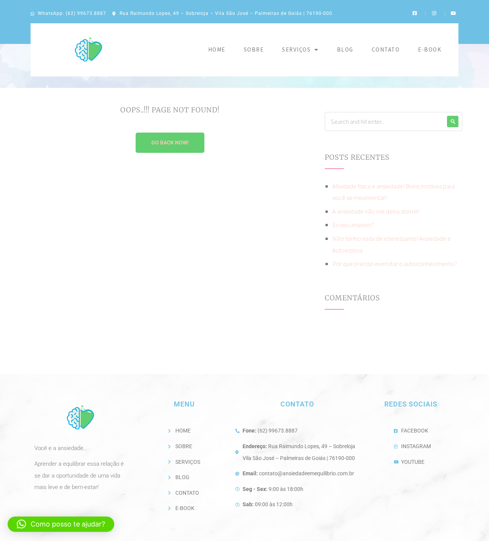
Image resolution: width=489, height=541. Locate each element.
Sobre (254, 49)
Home (216, 49)
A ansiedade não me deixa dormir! (375, 211)
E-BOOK (429, 49)
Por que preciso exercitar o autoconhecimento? (394, 263)
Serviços (296, 49)
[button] (61, 524)
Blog (345, 49)
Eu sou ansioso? (353, 224)
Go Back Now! (170, 142)
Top (471, 523)
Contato (386, 49)
